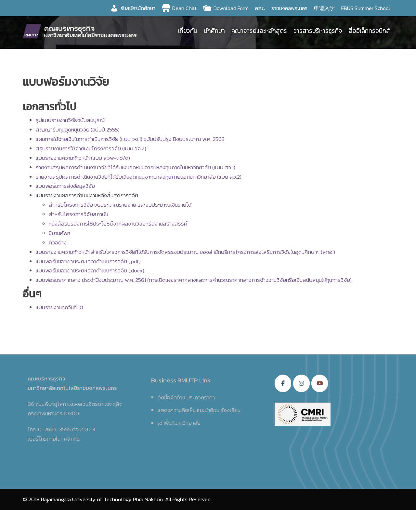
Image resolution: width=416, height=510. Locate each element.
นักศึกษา (214, 30)
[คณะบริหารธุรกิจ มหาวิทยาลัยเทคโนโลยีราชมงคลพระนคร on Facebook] (283, 383)
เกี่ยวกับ (187, 30)
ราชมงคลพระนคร (289, 8)
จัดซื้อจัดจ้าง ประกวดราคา (186, 397)
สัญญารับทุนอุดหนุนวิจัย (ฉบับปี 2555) (78, 129)
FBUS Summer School (365, 8)
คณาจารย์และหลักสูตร (259, 30)
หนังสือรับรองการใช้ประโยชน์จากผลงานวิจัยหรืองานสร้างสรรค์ (118, 223)
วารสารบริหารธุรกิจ (317, 30)
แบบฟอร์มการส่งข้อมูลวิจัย (65, 186)
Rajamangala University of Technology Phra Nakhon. (102, 499)
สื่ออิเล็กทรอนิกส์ (369, 30)
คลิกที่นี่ (72, 438)
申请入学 (324, 8)
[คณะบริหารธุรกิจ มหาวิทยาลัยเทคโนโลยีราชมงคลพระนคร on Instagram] (301, 383)
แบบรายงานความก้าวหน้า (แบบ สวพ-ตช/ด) (83, 158)
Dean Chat (184, 8)
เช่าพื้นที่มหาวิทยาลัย (179, 423)
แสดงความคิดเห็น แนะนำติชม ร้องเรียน (199, 410)
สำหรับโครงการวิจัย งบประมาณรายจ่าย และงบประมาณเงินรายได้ (120, 204)
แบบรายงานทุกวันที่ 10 (59, 307)
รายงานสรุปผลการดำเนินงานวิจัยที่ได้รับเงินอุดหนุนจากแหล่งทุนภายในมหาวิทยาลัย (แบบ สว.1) (135, 167)
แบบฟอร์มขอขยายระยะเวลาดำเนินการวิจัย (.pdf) (88, 261)
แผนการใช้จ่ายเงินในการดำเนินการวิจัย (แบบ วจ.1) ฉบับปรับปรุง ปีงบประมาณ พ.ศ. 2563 (130, 139)
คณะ (260, 8)
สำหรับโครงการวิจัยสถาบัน (78, 214)
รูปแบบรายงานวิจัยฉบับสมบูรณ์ (70, 120)
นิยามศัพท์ (59, 233)
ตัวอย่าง (58, 242)
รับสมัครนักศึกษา (138, 8)
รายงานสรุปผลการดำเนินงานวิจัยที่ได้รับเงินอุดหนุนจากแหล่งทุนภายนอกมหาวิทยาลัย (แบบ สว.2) (138, 176)
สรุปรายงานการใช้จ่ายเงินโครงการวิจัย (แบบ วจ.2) (91, 148)
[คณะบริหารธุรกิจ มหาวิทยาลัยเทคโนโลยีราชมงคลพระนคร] (81, 30)
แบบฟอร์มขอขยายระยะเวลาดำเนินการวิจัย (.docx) (90, 270)
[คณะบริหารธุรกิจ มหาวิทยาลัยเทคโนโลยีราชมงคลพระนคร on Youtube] (319, 383)
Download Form (231, 8)
